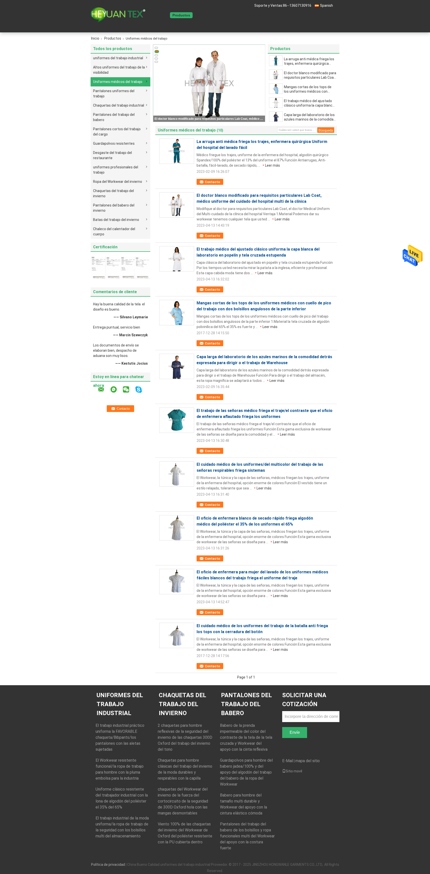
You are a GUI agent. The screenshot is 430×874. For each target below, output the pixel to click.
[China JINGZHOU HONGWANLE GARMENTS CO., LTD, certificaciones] (105, 267)
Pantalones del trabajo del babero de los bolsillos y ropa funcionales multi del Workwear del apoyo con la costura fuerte (247, 836)
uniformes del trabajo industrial (118, 58)
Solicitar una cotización (268, 15)
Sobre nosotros (208, 15)
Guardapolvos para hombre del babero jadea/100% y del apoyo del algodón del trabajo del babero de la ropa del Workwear (246, 772)
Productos (181, 15)
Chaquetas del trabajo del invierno (113, 193)
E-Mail (287, 760)
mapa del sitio (307, 760)
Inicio (162, 15)
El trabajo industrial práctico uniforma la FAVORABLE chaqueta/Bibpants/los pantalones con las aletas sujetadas (120, 737)
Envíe (295, 732)
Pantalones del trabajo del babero (114, 117)
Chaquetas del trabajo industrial (118, 105)
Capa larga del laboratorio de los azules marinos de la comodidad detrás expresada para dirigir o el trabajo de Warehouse (310, 117)
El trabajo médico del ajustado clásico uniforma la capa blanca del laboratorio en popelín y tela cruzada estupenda (309, 103)
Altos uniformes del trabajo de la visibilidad (119, 69)
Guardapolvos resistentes (114, 143)
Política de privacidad (108, 865)
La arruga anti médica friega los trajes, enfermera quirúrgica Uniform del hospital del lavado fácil (309, 61)
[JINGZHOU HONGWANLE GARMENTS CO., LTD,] (118, 14)
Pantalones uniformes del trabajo (113, 93)
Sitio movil (294, 771)
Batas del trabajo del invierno (116, 220)
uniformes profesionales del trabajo (115, 169)
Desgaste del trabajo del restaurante (112, 155)
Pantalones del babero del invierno (113, 207)
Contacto (235, 15)
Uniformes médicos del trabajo (117, 82)
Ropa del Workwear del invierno (117, 182)
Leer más (272, 165)
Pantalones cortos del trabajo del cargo (117, 131)
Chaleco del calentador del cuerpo (114, 231)
